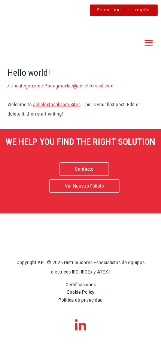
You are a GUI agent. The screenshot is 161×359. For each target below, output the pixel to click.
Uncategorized (25, 86)
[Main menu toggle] (149, 43)
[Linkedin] (80, 325)
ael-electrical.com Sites (56, 104)
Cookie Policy (80, 292)
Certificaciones (81, 284)
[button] (124, 10)
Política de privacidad (80, 300)
